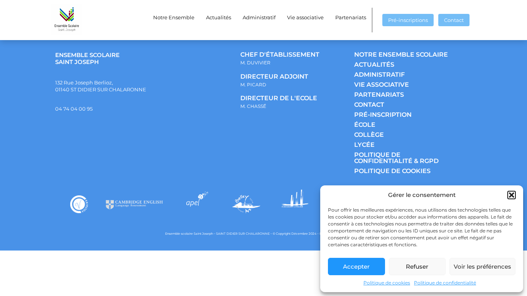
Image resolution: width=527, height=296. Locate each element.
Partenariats (350, 17)
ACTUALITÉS (374, 64)
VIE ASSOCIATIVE (381, 84)
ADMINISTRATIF (379, 74)
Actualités (218, 17)
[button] (511, 195)
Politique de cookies (386, 283)
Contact (454, 20)
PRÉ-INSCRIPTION (383, 114)
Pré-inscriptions (408, 20)
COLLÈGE (369, 134)
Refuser (417, 266)
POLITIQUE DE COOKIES (392, 171)
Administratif (259, 17)
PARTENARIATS (379, 94)
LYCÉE (364, 144)
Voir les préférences (482, 266)
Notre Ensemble (173, 17)
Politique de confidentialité (445, 283)
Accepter (356, 266)
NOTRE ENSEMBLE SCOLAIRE (401, 54)
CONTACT (369, 104)
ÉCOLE (364, 124)
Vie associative (305, 17)
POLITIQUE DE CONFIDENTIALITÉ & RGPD (396, 158)
